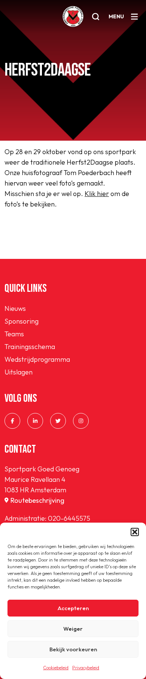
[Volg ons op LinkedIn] (35, 421)
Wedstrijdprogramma (37, 359)
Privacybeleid (85, 667)
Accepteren (73, 608)
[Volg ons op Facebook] (12, 421)
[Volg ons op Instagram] (81, 421)
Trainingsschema (29, 346)
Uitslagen (18, 372)
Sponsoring (21, 321)
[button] (135, 532)
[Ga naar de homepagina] (73, 16)
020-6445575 (69, 518)
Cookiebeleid (56, 667)
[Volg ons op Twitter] (58, 421)
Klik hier (97, 193)
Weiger (73, 628)
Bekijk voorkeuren (73, 649)
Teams (14, 334)
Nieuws (15, 308)
